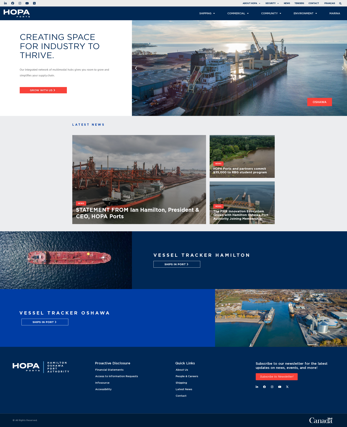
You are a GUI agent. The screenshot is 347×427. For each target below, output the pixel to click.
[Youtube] (280, 387)
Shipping (205, 13)
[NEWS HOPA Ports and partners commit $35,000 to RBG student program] (242, 175)
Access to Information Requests (116, 376)
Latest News (184, 389)
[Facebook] (264, 387)
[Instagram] (272, 387)
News (287, 3)
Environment (304, 13)
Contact (314, 3)
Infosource (102, 382)
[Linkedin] (257, 387)
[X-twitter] (287, 387)
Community (269, 13)
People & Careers (187, 376)
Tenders (299, 3)
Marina (334, 13)
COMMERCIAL (236, 13)
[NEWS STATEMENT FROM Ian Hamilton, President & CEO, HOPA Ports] (139, 222)
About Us (182, 369)
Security (270, 3)
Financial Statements (109, 369)
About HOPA (250, 3)
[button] (340, 4)
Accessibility (103, 389)
